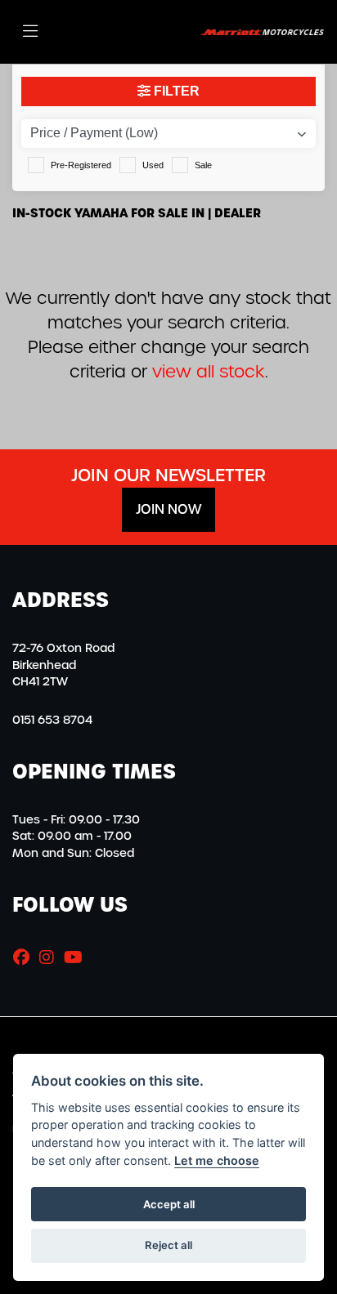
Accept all (169, 1204)
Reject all (168, 1245)
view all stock (208, 371)
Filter (175, 91)
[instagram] (50, 957)
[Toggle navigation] (30, 32)
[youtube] (77, 957)
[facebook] (25, 957)
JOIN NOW (168, 509)
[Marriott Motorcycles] (262, 31)
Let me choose (216, 1160)
